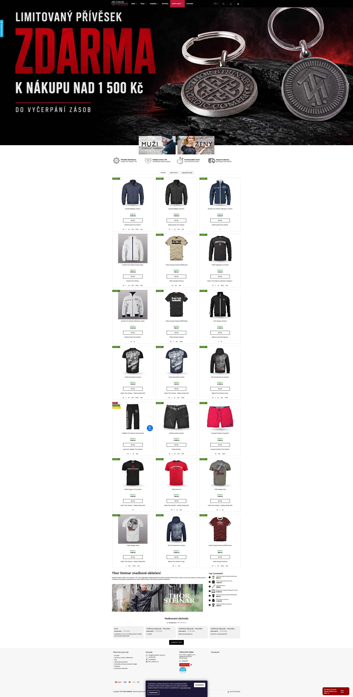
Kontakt (116, 655)
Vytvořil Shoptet (235, 691)
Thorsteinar (152, 659)
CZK (215, 4)
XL (129, 229)
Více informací (185, 688)
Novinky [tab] (163, 173)
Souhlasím (199, 685)
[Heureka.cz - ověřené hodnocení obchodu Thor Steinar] (182, 670)
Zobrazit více (176, 642)
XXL (133, 229)
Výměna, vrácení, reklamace (123, 658)
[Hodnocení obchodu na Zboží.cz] (186, 665)
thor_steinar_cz (153, 662)
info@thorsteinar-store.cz (156, 655)
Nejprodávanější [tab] (187, 173)
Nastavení (153, 692)
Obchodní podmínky (121, 662)
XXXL (137, 229)
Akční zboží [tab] (173, 173)
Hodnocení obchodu (176, 618)
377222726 (151, 657)
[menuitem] (134, 3)
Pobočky (117, 666)
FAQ (115, 660)
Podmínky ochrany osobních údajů (125, 664)
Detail (133, 220)
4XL (141, 229)
